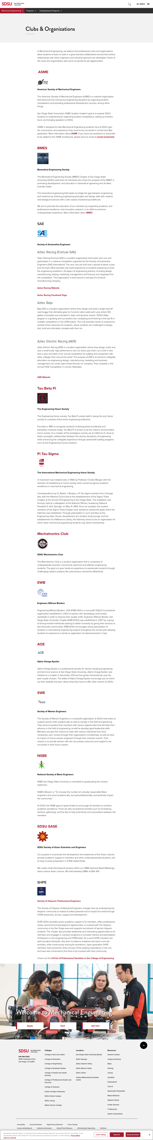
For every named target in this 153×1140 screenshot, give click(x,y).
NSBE (42, 755)
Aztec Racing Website (48, 288)
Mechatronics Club (52, 533)
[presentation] (48, 1050)
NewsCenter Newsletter (116, 1091)
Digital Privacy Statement (55, 1124)
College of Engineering (53, 1063)
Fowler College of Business (55, 1091)
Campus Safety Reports (24, 1128)
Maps (110, 1063)
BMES (42, 148)
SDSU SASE (47, 826)
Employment (112, 1082)
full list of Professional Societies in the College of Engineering (82, 958)
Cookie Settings (72, 1124)
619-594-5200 (24, 1056)
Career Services (113, 1104)
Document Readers (36, 1124)
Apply (30, 1026)
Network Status (113, 1100)
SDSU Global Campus (53, 1096)
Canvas (110, 1073)
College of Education (52, 1059)
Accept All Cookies (133, 1134)
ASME (42, 72)
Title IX (110, 1086)
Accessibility (21, 1124)
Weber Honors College (53, 1105)
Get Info (95, 1026)
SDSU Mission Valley (84, 1068)
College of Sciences (52, 1087)
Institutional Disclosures (44, 1128)
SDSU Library (50, 1100)
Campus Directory (114, 1059)
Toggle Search (130, 4)
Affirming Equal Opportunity (86, 1128)
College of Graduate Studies (55, 1068)
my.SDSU (111, 1077)
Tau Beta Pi (46, 388)
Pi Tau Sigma (48, 453)
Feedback (103, 1128)
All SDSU (141, 4)
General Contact (114, 1054)
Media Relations (114, 1095)
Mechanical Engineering (11, 10)
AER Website (43, 377)
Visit (62, 1026)
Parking (110, 1068)
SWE (41, 692)
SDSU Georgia (81, 1059)
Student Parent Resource (64, 1128)
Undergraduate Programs (49, 10)
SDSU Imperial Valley (84, 1063)
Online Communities (115, 1114)
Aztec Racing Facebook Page (52, 295)
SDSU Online (81, 1073)
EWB (41, 582)
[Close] (149, 1134)
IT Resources (112, 1109)
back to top (143, 1045)
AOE (41, 644)
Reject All (117, 1134)
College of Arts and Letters (55, 1054)
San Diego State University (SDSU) (89, 1054)
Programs (30, 10)
